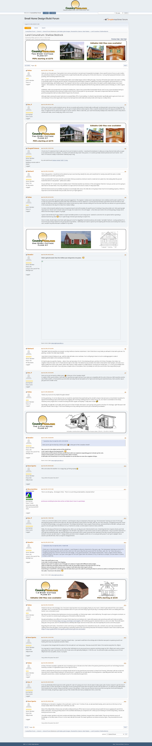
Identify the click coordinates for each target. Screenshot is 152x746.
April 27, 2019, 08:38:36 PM (47, 392)
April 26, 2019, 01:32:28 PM (47, 171)
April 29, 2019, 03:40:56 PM (47, 663)
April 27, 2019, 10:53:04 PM (47, 437)
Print (125, 65)
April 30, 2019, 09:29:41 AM (47, 701)
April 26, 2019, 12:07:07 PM (47, 148)
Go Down (27, 65)
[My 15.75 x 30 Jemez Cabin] (26, 511)
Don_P (29, 104)
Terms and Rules (120, 744)
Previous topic (115, 39)
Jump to (104, 734)
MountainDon (74, 31)
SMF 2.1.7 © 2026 (27, 744)
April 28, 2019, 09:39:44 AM (47, 465)
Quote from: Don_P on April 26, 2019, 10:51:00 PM (56, 441)
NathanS (30, 171)
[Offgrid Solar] (26, 482)
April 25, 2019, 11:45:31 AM (47, 70)
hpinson (80, 31)
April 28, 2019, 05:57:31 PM (47, 542)
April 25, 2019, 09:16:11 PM (47, 104)
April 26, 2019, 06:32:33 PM (47, 254)
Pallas (29, 70)
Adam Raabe (86, 31)
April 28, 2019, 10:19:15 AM (47, 489)
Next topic (124, 39)
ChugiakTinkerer (33, 148)
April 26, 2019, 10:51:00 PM (47, 372)
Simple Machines (35, 744)
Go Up (26, 727)
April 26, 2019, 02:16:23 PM (47, 197)
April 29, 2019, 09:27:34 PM (47, 682)
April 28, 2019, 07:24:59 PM (47, 605)
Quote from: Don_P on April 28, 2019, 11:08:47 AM (56, 545)
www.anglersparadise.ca (57, 343)
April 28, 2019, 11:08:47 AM (47, 518)
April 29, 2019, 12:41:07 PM (47, 637)
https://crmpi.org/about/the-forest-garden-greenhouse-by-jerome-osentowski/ (63, 629)
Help (114, 744)
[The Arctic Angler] (26, 272)
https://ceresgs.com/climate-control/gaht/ (69, 621)
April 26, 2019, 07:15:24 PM (47, 348)
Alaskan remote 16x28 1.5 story (60, 160)
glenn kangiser (66, 31)
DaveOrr (30, 255)
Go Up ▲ (127, 744)
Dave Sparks (31, 466)
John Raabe (60, 31)
